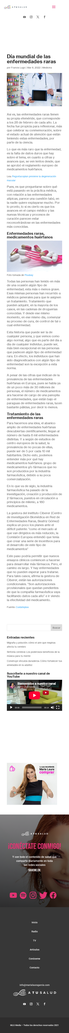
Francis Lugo (18, 67)
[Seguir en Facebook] (44, 17)
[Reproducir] (11, 707)
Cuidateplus (22, 607)
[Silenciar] (52, 707)
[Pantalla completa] (57, 707)
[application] (34, 695)
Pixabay (29, 275)
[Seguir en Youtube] (24, 17)
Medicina (47, 67)
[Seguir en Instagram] (31, 17)
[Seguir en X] (38, 17)
